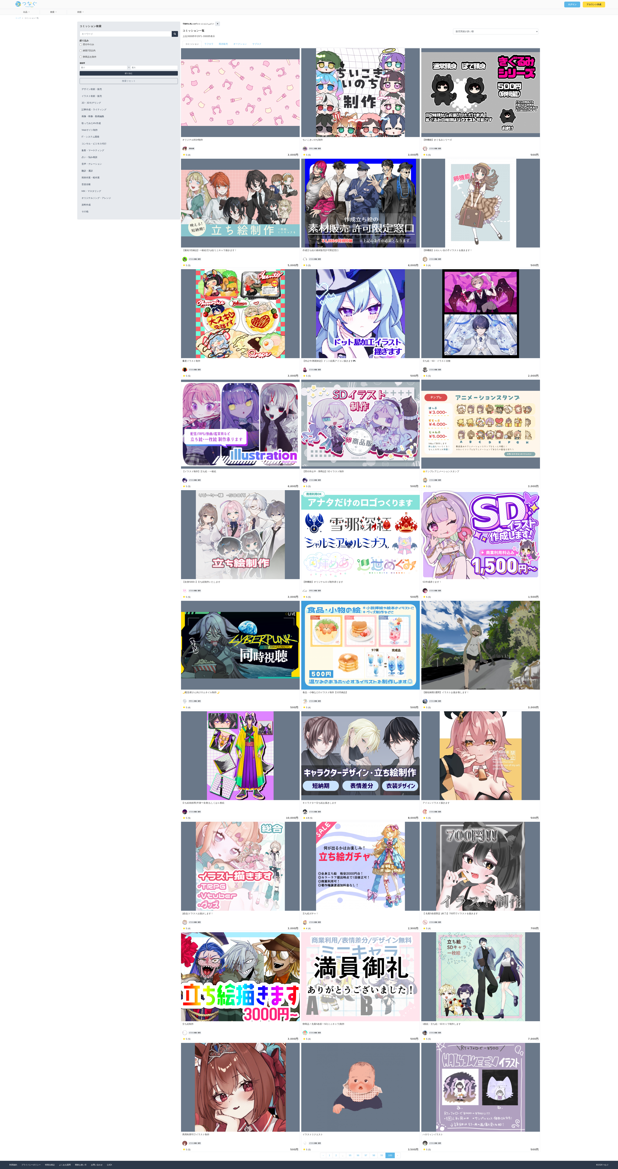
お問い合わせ (97, 1165)
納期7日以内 (89, 50)
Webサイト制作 (90, 130)
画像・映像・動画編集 (93, 116)
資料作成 (86, 204)
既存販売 (223, 44)
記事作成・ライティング (94, 109)
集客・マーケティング (93, 150)
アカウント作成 (594, 4)
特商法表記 (50, 1165)
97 (366, 1155)
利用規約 (13, 1165)
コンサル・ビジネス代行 (94, 143)
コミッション (192, 44)
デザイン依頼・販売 (92, 89)
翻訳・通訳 (87, 170)
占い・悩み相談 (89, 157)
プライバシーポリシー (31, 1165)
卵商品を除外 (89, 56)
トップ (18, 18)
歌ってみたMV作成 (91, 123)
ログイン (572, 4)
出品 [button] (25, 12)
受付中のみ (88, 44)
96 (358, 1155)
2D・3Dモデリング (91, 102)
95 (350, 1155)
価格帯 (82, 63)
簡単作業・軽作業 (91, 177)
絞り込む (129, 73)
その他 (85, 211)
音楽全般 (86, 184)
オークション (240, 44)
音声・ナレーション (92, 163)
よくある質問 (65, 1165)
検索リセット (129, 81)
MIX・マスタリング (91, 191)
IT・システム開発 (90, 136)
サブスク (256, 44)
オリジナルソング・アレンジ (96, 198)
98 (373, 1155)
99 (381, 1155)
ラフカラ (208, 44)
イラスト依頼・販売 (92, 96)
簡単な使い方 (81, 1165)
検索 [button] (52, 12)
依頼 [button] (79, 12)
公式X (109, 1165)
